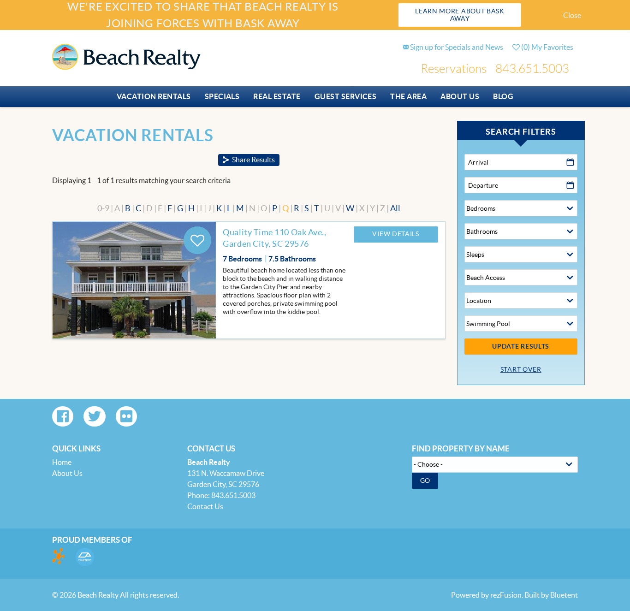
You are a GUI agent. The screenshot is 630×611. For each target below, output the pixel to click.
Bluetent (564, 595)
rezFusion (506, 595)
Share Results (253, 159)
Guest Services (346, 96)
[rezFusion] (58, 557)
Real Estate (276, 96)
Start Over (520, 369)
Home (61, 462)
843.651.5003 (532, 68)
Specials (222, 96)
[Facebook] (62, 416)
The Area (408, 96)
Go (425, 480)
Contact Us (205, 506)
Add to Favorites (197, 240)
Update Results (520, 346)
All (395, 208)
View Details (395, 233)
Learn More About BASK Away (460, 14)
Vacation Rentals (154, 96)
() (546, 47)
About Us (459, 96)
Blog (503, 96)
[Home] (126, 56)
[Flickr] (126, 416)
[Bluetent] (85, 557)
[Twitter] (94, 416)
